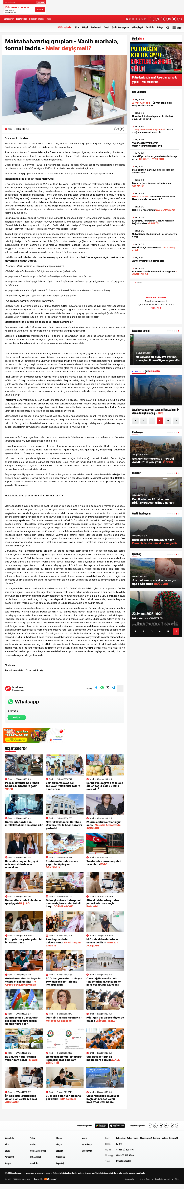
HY (145, 18)
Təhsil (106, 27)
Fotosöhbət (87, 1144)
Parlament (96, 27)
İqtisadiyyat (137, 27)
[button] (168, 331)
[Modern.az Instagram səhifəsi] (158, 19)
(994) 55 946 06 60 (125, 1155)
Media (84, 1138)
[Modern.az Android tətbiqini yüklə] (101, 1126)
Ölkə (77, 27)
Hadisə (33, 1144)
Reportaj (60, 1163)
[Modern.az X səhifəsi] (179, 19)
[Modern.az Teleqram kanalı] (163, 19)
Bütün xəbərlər (64, 27)
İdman (59, 1138)
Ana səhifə (9, 1138)
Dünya (160, 27)
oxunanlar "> (146, 371)
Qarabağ (59, 1150)
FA (139, 18)
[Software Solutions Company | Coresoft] (50, 1179)
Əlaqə (49, 18)
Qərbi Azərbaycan (120, 27)
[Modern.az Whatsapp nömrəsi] (174, 19)
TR (136, 18)
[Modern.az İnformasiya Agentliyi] (16, 1125)
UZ (142, 18)
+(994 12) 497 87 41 (125, 1149)
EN (130, 18)
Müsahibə (60, 1157)
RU (133, 18)
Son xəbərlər (9, 18)
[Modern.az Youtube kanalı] (168, 19)
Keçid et (16, 717)
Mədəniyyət (87, 1150)
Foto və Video (21, 18)
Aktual (85, 27)
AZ (127, 18)
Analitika (150, 27)
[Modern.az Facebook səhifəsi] (152, 19)
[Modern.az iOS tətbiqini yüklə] (117, 1126)
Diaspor (8, 1163)
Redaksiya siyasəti (36, 18)
